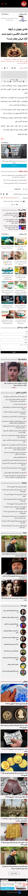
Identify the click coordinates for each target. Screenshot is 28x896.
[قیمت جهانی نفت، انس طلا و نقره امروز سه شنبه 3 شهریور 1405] (14, 832)
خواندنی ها (22, 210)
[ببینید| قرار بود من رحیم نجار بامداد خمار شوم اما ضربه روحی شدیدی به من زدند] (14, 543)
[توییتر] (3, 194)
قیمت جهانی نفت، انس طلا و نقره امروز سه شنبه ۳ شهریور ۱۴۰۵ (14, 512)
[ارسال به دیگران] (15, 68)
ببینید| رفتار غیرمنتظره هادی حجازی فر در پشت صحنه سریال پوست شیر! (11, 215)
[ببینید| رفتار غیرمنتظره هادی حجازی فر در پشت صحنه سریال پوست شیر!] (22, 214)
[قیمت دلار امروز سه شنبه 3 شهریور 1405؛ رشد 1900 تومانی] (14, 738)
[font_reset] (4, 68)
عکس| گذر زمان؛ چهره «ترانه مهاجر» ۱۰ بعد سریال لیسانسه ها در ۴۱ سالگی (14, 453)
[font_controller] (7, 68)
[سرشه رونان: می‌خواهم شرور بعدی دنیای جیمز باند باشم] (23, 632)
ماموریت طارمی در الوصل (12, 664)
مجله (25, 533)
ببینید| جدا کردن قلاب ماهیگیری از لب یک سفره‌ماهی (13, 445)
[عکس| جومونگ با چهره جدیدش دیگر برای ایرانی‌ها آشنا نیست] (14, 588)
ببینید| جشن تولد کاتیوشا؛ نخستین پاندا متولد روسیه (13, 460)
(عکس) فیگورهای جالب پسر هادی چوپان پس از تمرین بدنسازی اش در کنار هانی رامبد (13, 176)
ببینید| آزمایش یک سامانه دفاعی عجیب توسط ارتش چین (13, 417)
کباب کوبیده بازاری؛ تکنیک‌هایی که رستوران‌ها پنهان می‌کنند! (14, 408)
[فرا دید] (24, 4)
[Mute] (5, 157)
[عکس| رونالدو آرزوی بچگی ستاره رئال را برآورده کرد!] (23, 673)
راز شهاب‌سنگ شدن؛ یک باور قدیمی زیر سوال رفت (14, 396)
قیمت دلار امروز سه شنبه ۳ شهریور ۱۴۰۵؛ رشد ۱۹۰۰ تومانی (14, 495)
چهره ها (24, 605)
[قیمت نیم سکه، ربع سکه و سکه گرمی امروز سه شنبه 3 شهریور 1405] (14, 715)
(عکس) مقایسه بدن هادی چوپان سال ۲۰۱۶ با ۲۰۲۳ (14, 180)
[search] (6, 4)
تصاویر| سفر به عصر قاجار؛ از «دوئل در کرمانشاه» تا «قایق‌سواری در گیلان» (14, 507)
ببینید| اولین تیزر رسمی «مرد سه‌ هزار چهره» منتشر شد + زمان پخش (13, 526)
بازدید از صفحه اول (18, 201)
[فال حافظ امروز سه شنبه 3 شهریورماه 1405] (14, 786)
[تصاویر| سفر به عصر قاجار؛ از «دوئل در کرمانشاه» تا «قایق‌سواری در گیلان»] (14, 808)
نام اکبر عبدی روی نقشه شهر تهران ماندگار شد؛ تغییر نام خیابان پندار (13, 522)
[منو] (2, 4)
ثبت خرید (14, 166)
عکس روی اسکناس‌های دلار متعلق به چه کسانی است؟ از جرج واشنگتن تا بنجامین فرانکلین (13, 422)
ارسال (14, 352)
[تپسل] (2, 142)
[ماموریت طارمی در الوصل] (23, 666)
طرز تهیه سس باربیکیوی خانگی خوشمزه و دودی (14, 473)
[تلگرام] (6, 194)
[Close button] (27, 880)
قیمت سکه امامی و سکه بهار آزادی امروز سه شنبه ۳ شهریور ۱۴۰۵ (14, 500)
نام (26, 331)
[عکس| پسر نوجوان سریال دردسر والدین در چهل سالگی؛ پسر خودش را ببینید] (22, 221)
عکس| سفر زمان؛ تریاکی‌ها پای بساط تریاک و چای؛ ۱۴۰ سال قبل (13, 469)
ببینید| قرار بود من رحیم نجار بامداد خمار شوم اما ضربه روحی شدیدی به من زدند (13, 517)
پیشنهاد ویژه (22, 359)
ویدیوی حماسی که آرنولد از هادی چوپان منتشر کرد (14, 183)
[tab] (15, 387)
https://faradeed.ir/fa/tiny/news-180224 (10, 198)
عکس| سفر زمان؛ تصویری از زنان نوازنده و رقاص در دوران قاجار (14, 413)
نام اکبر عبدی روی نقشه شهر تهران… (10, 644)
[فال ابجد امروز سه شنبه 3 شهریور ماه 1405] (14, 693)
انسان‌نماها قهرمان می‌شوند (19, 457)
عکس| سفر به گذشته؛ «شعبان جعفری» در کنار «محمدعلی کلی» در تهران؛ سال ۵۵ (15, 400)
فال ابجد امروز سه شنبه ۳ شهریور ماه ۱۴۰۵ (16, 487)
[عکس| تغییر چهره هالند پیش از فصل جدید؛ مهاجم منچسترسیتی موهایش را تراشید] (23, 659)
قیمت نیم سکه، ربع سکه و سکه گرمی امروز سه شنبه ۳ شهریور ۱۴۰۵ (13, 490)
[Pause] (3, 157)
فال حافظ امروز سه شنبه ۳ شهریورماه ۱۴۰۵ (16, 504)
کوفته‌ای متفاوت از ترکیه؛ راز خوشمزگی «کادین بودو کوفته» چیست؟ (14, 431)
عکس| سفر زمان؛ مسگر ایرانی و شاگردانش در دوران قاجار (14, 441)
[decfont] (2, 68)
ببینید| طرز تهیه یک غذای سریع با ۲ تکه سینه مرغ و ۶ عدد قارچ (13, 464)
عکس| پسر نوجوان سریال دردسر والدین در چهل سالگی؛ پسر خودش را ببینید (11, 221)
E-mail (25, 337)
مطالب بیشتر (14, 873)
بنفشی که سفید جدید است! (19, 404)
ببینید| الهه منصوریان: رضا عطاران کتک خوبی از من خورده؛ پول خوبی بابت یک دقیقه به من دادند (14, 476)
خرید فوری (7, 888)
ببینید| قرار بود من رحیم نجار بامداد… (10, 651)
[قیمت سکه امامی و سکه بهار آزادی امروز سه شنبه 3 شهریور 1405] (14, 762)
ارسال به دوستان (7, 201)
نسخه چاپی (13, 204)
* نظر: (26, 342)
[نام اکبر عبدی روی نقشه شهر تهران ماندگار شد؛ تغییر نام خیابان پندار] (14, 566)
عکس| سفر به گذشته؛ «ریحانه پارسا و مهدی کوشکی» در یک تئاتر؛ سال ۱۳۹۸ (13, 427)
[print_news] (12, 68)
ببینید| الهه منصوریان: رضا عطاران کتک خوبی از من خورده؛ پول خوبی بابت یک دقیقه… (11, 227)
